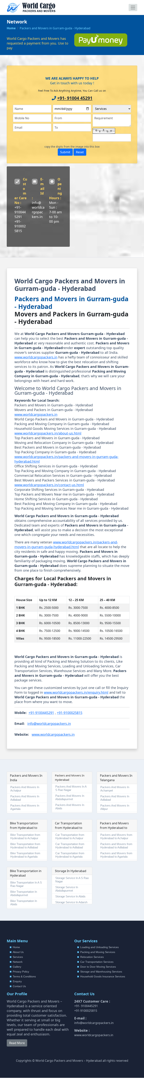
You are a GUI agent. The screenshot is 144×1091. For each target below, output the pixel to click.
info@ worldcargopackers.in (38, 209)
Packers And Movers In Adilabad (24, 798)
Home (11, 28)
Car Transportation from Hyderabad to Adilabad (69, 845)
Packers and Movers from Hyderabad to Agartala (116, 855)
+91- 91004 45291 (74, 98)
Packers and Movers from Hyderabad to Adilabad (116, 845)
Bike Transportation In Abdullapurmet (23, 893)
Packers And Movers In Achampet (114, 788)
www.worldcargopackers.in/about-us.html (47, 433)
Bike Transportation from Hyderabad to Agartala (25, 855)
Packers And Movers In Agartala (24, 807)
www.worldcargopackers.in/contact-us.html (49, 485)
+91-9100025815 (20, 226)
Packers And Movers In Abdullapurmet (69, 797)
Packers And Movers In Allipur (114, 807)
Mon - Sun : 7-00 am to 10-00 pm (55, 212)
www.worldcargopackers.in (35, 357)
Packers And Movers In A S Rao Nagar (71, 788)
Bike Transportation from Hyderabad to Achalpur (25, 836)
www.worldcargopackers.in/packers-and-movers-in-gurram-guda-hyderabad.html (66, 544)
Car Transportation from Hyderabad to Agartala (69, 855)
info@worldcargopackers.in (49, 723)
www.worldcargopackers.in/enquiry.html (76, 692)
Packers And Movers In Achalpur (24, 788)
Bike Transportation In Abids (23, 902)
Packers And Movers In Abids (69, 806)
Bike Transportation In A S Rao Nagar (26, 884)
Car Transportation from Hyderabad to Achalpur (69, 836)
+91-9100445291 (20, 212)
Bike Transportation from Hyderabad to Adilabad (25, 845)
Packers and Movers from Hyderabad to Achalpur (116, 836)
